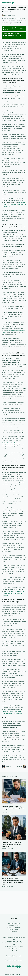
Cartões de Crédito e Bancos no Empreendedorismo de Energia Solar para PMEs (13, 808)
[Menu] (23, 2)
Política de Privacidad (14, 923)
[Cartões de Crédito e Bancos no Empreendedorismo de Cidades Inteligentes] (14, 827)
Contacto (14, 931)
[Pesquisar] (25, 2)
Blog (14, 921)
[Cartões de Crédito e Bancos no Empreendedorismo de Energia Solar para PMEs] (14, 791)
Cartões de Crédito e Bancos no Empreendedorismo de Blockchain (14, 204)
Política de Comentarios (14, 927)
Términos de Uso (14, 925)
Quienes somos (13, 929)
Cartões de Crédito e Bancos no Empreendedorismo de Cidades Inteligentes (11, 844)
